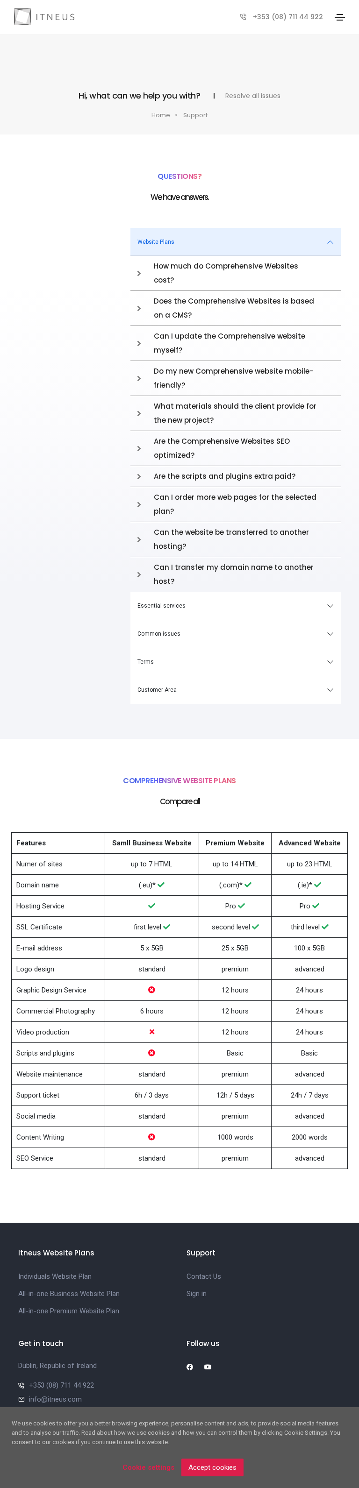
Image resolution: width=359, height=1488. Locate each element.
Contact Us (204, 1276)
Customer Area (157, 690)
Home (160, 115)
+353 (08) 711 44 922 (288, 16)
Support (195, 115)
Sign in (197, 1294)
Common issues (158, 634)
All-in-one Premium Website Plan (68, 1311)
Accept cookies (212, 1467)
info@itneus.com (55, 1399)
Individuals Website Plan (55, 1276)
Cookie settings (148, 1467)
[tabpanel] (235, 410)
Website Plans (155, 242)
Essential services (161, 605)
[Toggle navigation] (340, 17)
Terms (145, 662)
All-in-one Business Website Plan (69, 1294)
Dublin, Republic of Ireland (57, 1365)
